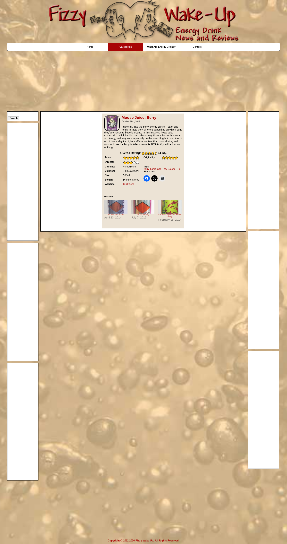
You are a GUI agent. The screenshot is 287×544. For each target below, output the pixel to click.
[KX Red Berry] (143, 207)
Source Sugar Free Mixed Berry (169, 216)
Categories (125, 47)
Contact (197, 47)
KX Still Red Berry (116, 215)
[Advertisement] (143, 79)
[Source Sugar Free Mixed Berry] (170, 207)
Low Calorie (169, 169)
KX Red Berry (143, 215)
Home (90, 47)
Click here (128, 184)
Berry (146, 169)
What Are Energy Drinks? (161, 47)
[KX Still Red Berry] (115, 207)
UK (178, 169)
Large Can (155, 169)
